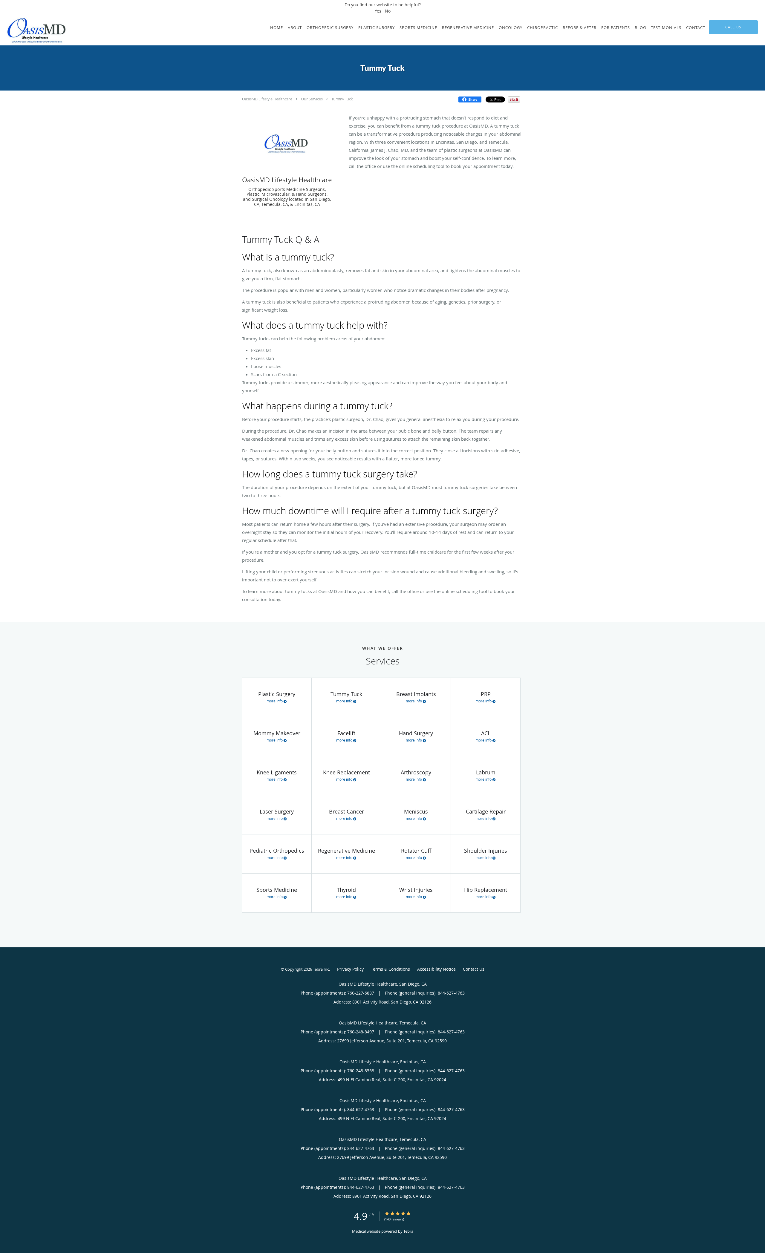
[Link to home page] (34, 30)
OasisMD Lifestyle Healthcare (267, 99)
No (388, 11)
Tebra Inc (321, 969)
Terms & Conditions (390, 969)
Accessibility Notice (436, 969)
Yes (378, 11)
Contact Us (473, 969)
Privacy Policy (350, 969)
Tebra (408, 1231)
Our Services (312, 99)
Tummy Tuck (342, 99)
